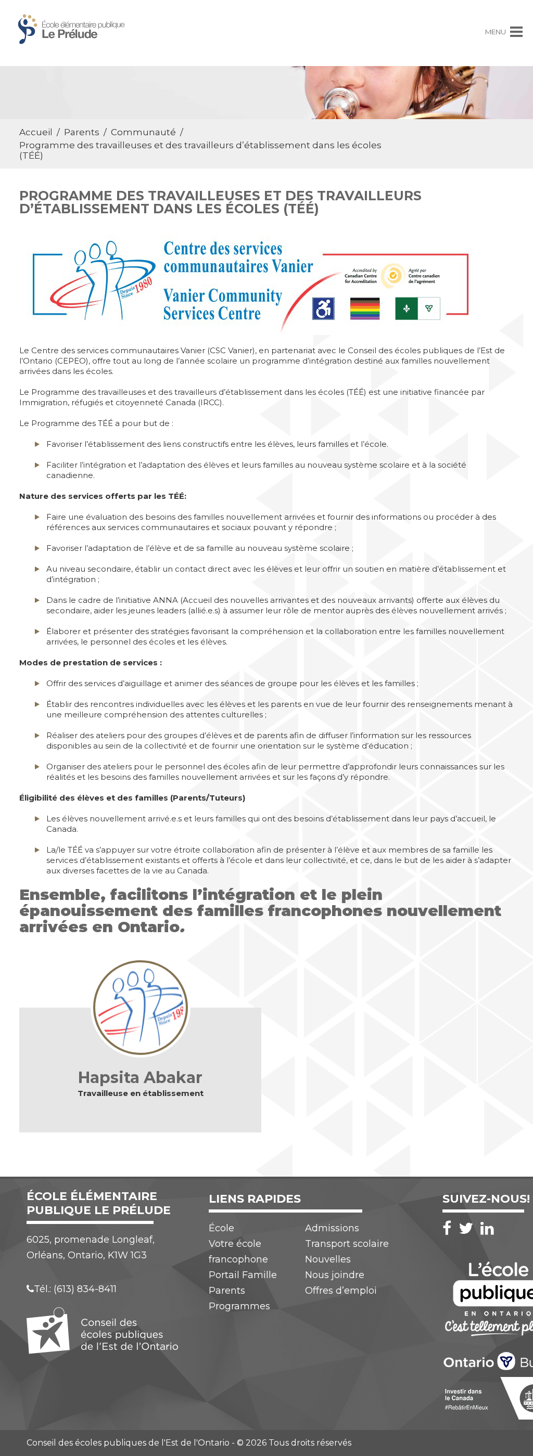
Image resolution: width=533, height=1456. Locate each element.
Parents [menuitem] (227, 1290)
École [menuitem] (221, 1228)
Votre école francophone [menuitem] (238, 1251)
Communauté (143, 132)
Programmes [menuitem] (239, 1306)
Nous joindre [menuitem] (334, 1275)
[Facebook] (449, 1228)
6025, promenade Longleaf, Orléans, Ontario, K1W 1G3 (91, 1247)
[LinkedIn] (487, 1228)
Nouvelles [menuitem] (328, 1259)
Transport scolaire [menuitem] (347, 1243)
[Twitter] (468, 1228)
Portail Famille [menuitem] (243, 1275)
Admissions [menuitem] (332, 1228)
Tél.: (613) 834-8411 (75, 1289)
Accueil (36, 132)
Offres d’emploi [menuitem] (341, 1290)
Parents (81, 132)
